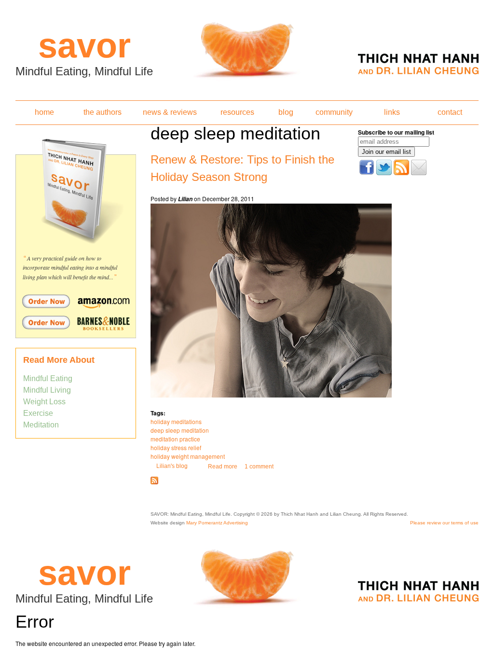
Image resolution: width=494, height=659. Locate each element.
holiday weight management (188, 456)
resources (237, 112)
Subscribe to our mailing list (396, 132)
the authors (102, 112)
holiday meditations (176, 421)
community (334, 112)
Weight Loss (44, 402)
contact (450, 112)
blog (285, 112)
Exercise (38, 413)
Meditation (41, 425)
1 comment (259, 466)
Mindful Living (47, 390)
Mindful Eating (47, 378)
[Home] (247, 47)
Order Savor (75, 301)
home (44, 112)
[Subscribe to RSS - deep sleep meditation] (154, 482)
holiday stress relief (176, 447)
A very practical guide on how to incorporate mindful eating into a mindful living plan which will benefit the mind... (70, 267)
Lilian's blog (172, 466)
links (392, 112)
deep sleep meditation (180, 430)
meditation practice (175, 439)
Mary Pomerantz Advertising (217, 522)
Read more (222, 466)
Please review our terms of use (444, 522)
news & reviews (170, 112)
